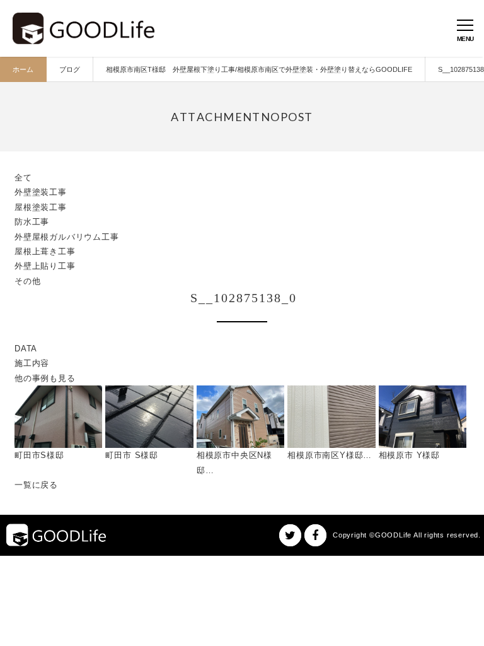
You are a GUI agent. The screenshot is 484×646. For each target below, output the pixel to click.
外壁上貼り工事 (45, 266)
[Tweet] (290, 535)
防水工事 (31, 221)
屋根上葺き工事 (45, 251)
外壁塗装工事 (40, 192)
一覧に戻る (36, 485)
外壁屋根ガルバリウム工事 (66, 237)
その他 (27, 281)
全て (23, 177)
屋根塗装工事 (40, 207)
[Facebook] (315, 535)
